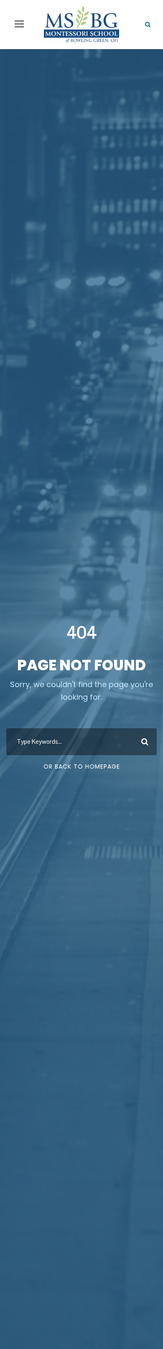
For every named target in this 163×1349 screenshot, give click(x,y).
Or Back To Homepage (81, 766)
